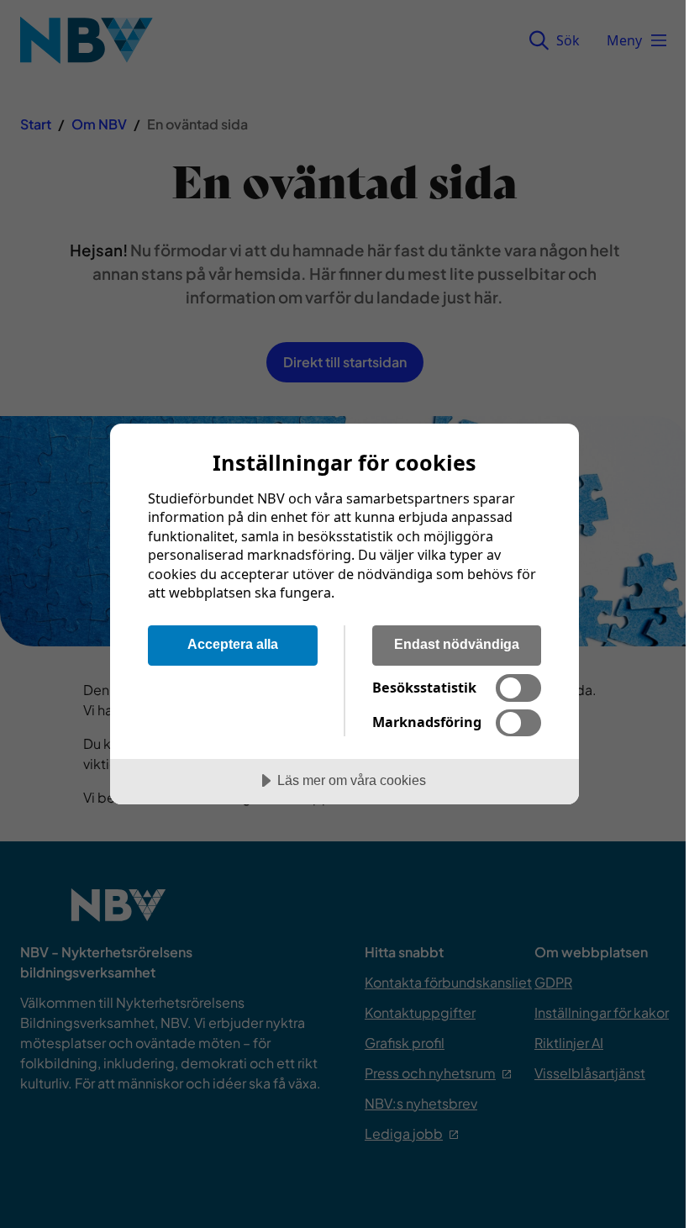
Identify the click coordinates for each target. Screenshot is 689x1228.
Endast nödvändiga (456, 643)
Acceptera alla (232, 643)
